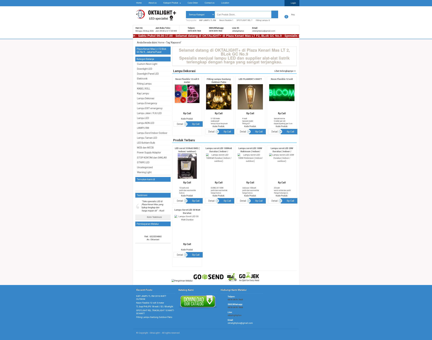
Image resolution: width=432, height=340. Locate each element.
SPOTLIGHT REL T (244, 20)
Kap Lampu (143, 93)
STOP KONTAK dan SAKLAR (152, 157)
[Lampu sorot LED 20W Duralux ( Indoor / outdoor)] (281, 161)
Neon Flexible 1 (226, 20)
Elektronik (142, 78)
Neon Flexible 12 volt (282, 79)
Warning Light (144, 172)
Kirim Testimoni (154, 217)
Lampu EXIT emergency (150, 108)
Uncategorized (145, 167)
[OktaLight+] (155, 18)
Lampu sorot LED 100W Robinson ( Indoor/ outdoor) (250, 151)
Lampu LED (143, 118)
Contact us (209, 3)
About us (152, 3)
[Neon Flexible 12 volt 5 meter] (187, 103)
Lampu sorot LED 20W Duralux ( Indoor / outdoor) (282, 151)
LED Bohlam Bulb (146, 142)
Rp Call (195, 124)
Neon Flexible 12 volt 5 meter (150, 303)
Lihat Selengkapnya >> (285, 71)
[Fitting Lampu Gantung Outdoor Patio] (218, 109)
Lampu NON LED (145, 123)
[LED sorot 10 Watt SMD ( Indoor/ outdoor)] (187, 179)
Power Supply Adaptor (149, 152)
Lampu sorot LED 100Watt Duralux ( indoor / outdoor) (219, 151)
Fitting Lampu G (263, 20)
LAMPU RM (143, 128)
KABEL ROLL (143, 88)
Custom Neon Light (147, 64)
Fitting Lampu (144, 83)
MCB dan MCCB (145, 147)
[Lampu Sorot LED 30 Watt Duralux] (187, 219)
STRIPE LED (143, 162)
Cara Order (193, 3)
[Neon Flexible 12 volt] (281, 101)
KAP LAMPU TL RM (207, 20)
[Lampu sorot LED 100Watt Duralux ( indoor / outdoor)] (218, 161)
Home (139, 3)
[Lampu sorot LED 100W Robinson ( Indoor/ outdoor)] (250, 161)
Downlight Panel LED (148, 73)
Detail (180, 124)
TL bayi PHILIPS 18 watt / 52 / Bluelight (154, 306)
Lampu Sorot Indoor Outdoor (152, 133)
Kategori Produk (171, 3)
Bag (293, 14)
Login (293, 3)
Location (225, 3)
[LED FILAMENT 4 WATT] (250, 109)
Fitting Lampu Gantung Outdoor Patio (154, 317)
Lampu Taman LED (147, 138)
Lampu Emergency (147, 103)
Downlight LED (144, 68)
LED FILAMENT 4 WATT (250, 79)
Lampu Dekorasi (145, 98)
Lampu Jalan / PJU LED (149, 113)
